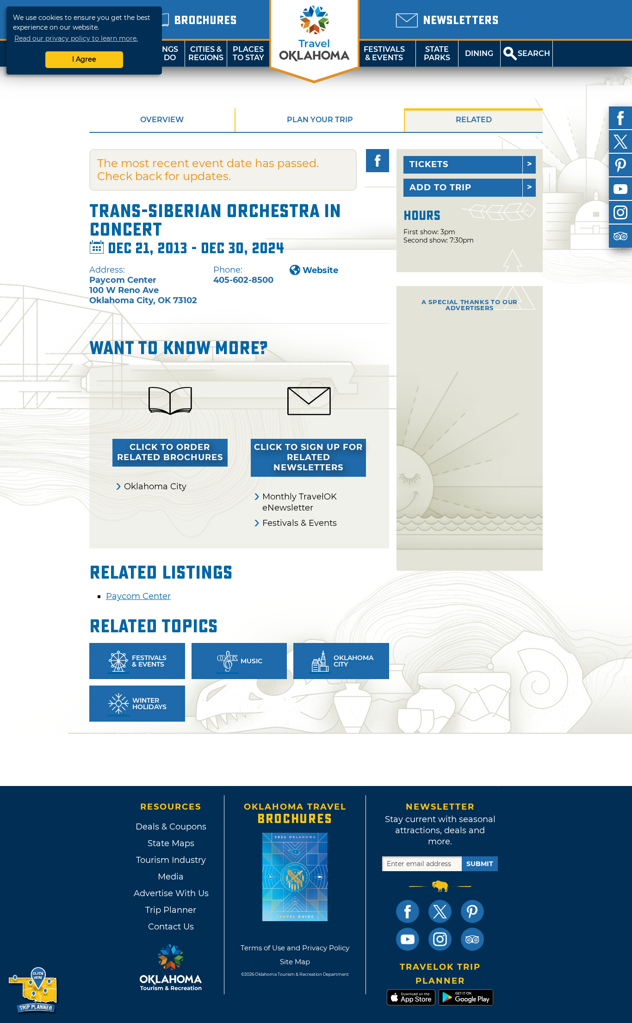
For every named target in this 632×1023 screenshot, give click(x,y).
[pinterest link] (472, 911)
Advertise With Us (171, 893)
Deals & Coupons (171, 827)
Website (320, 270)
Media (171, 877)
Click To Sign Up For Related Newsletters (308, 457)
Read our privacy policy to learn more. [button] (76, 38)
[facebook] (620, 118)
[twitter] (620, 141)
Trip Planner (170, 910)
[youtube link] (407, 939)
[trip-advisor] (620, 236)
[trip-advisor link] (472, 939)
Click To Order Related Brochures (170, 452)
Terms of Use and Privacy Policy (295, 947)
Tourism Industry (171, 860)
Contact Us (171, 927)
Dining (479, 53)
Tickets (428, 164)
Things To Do (163, 53)
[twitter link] (440, 911)
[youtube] (620, 188)
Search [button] (534, 53)
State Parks (437, 53)
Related (474, 119)
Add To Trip (440, 187)
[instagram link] (440, 939)
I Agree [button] (84, 59)
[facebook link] (407, 911)
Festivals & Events (384, 53)
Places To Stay (248, 53)
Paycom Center (138, 596)
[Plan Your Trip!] (33, 990)
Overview (162, 119)
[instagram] (620, 212)
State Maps (171, 843)
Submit (479, 864)
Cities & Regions (205, 53)
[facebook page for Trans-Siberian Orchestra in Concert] (377, 160)
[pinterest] (620, 165)
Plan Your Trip (320, 119)
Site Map (295, 961)
